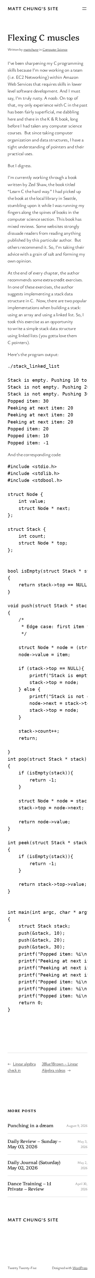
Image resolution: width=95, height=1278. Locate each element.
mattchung (31, 49)
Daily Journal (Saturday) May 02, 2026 (34, 1165)
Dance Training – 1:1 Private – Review (29, 1186)
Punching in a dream (30, 1125)
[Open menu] (84, 9)
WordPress (79, 1267)
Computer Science (55, 49)
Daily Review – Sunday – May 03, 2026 (34, 1144)
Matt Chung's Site (33, 8)
